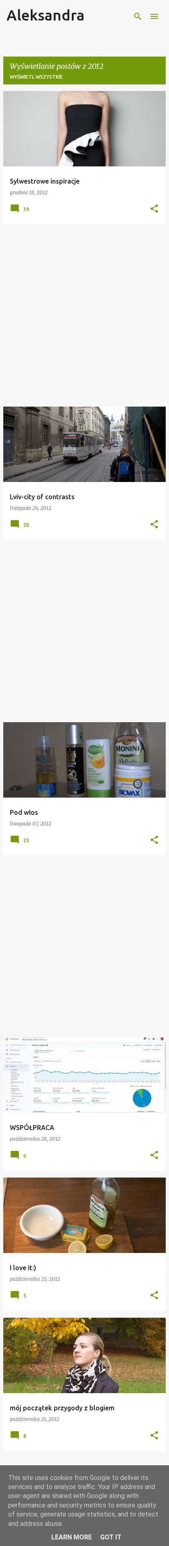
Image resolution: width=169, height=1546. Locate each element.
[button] (154, 209)
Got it (110, 1537)
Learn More (71, 1537)
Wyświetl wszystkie (36, 77)
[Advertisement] (84, 315)
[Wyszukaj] (138, 16)
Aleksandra (45, 15)
